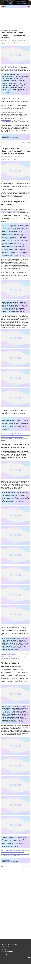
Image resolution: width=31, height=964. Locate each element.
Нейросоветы (6, 136)
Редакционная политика (7, 951)
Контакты (3, 949)
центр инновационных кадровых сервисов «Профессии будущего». (13, 211)
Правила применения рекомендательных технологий (14, 954)
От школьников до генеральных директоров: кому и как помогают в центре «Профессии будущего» (15, 851)
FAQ (2, 942)
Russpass (3, 121)
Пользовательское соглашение (9, 944)
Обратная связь (5, 946)
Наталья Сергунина (11, 70)
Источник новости (25, 142)
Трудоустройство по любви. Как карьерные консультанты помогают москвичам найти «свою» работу (14, 438)
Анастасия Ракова (12, 253)
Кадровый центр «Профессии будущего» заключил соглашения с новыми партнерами (14, 657)
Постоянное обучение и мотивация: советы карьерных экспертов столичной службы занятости (15, 854)
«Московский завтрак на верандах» (10, 67)
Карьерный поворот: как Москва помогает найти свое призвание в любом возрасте (15, 653)
